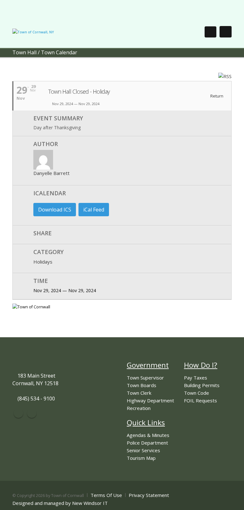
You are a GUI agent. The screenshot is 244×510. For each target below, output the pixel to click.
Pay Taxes (195, 377)
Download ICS (54, 209)
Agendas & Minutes (148, 435)
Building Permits (202, 385)
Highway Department (150, 400)
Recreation (139, 408)
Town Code (196, 393)
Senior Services (143, 450)
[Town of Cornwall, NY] (33, 31)
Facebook (18, 413)
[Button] (226, 31)
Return (216, 96)
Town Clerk (139, 393)
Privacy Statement (149, 495)
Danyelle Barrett (51, 173)
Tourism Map (141, 458)
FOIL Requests (200, 400)
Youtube (32, 413)
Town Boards (141, 385)
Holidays (42, 261)
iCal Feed (93, 209)
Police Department (147, 443)
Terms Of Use (106, 495)
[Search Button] (210, 31)
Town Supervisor (145, 377)
